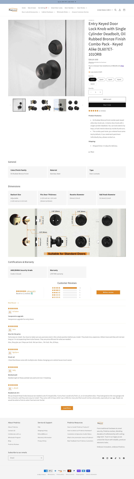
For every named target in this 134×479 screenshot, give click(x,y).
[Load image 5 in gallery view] (73, 105)
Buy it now (107, 105)
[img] (13, 308)
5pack (94, 84)
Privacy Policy (42, 441)
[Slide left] (10, 105)
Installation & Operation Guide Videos (79, 434)
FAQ (39, 427)
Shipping (91, 62)
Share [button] (92, 152)
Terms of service (70, 474)
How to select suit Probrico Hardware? (79, 430)
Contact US (11, 430)
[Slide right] (82, 105)
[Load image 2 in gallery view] (32, 105)
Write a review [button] (108, 292)
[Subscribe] (41, 458)
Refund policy (51, 474)
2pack (101, 79)
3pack (110, 79)
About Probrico (13, 427)
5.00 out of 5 (31, 291)
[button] (43, 8)
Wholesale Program (14, 437)
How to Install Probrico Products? (78, 427)
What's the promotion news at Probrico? (80, 437)
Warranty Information (45, 437)
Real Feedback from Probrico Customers (80, 441)
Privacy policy (60, 474)
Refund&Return (43, 434)
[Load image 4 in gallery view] (60, 105)
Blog (9, 441)
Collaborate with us (14, 434)
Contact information (91, 474)
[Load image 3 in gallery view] (46, 105)
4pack (119, 79)
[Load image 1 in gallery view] (19, 105)
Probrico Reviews (13, 444)
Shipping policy (80, 474)
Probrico (43, 474)
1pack (92, 79)
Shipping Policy (42, 430)
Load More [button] (67, 408)
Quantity (91, 88)
